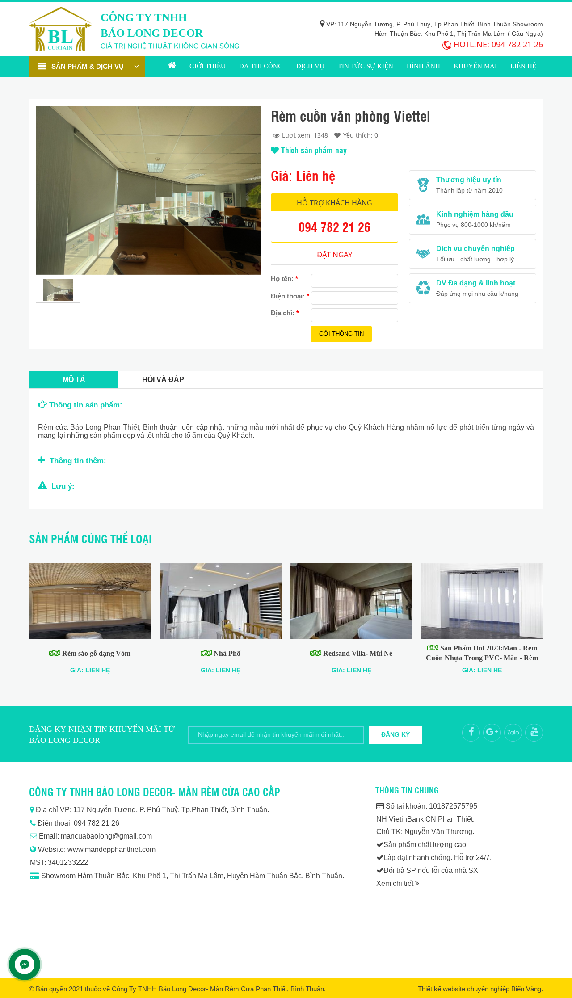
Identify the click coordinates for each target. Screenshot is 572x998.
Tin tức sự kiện (365, 66)
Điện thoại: (290, 296)
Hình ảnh (423, 66)
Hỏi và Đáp (163, 379)
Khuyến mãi (475, 66)
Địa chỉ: (285, 313)
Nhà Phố (226, 653)
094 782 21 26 (517, 44)
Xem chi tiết (395, 883)
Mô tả (74, 379)
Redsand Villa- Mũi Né (356, 653)
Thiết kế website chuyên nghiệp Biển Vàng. (480, 989)
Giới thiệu (207, 66)
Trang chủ (171, 66)
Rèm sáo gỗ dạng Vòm (95, 653)
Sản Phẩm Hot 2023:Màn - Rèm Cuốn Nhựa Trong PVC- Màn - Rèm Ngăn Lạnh (482, 658)
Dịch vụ (310, 66)
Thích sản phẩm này (313, 149)
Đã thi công (261, 66)
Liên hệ (523, 66)
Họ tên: (284, 278)
